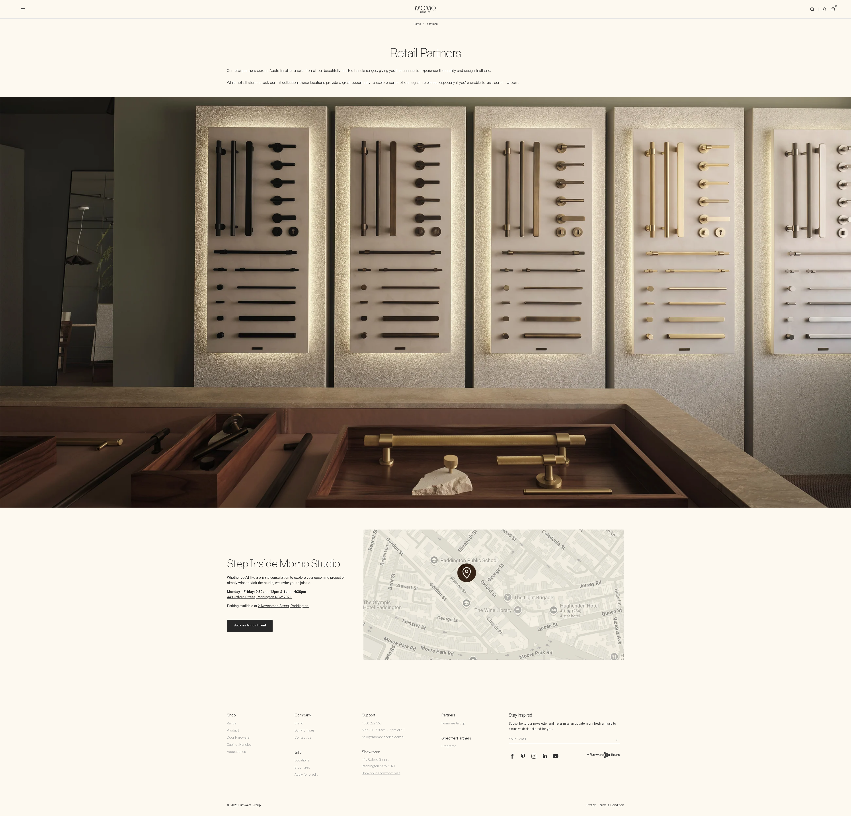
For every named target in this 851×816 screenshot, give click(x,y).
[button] (812, 9)
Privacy (591, 805)
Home (417, 24)
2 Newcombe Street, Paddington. (283, 606)
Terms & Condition (611, 805)
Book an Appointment (250, 625)
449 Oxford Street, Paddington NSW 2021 (259, 597)
